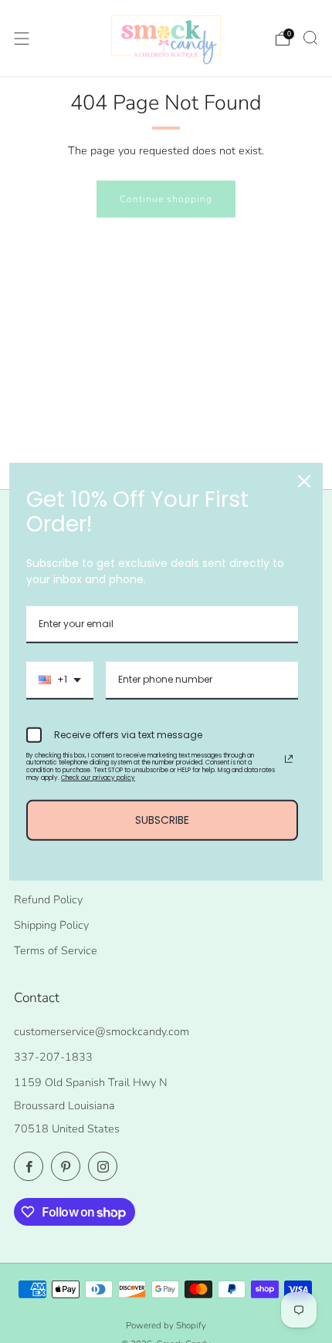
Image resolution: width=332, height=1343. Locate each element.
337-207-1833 (53, 1057)
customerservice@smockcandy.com (101, 1031)
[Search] (310, 38)
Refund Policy (48, 899)
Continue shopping (166, 199)
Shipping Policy (51, 925)
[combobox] (59, 680)
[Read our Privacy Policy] (288, 759)
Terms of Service (55, 950)
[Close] (304, 480)
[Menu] (21, 38)
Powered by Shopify (166, 1325)
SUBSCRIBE (162, 820)
